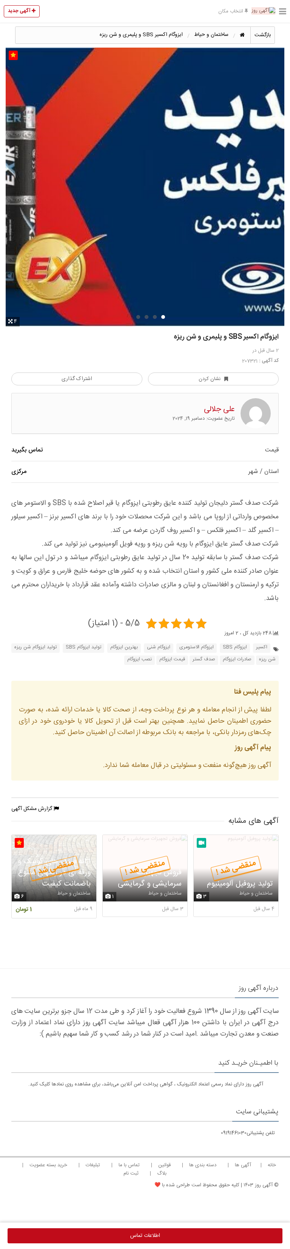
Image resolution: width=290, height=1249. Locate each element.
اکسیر (261, 647)
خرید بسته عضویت (48, 1165)
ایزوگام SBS (235, 647)
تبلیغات (93, 1165)
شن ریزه (267, 659)
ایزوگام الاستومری (196, 647)
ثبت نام (131, 1173)
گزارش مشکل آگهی (32, 808)
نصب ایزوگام (139, 659)
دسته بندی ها (202, 1165)
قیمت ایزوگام (172, 659)
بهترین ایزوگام (124, 647)
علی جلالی (219, 409)
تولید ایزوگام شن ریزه (35, 647)
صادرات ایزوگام (237, 659)
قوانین (164, 1165)
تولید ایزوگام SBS (83, 647)
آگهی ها (243, 1165)
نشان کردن (210, 379)
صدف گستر (204, 659)
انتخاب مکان (231, 11)
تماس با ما (129, 1165)
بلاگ (162, 1173)
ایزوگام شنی (158, 647)
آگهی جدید (20, 11)
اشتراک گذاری (77, 378)
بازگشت (263, 35)
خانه (272, 1165)
